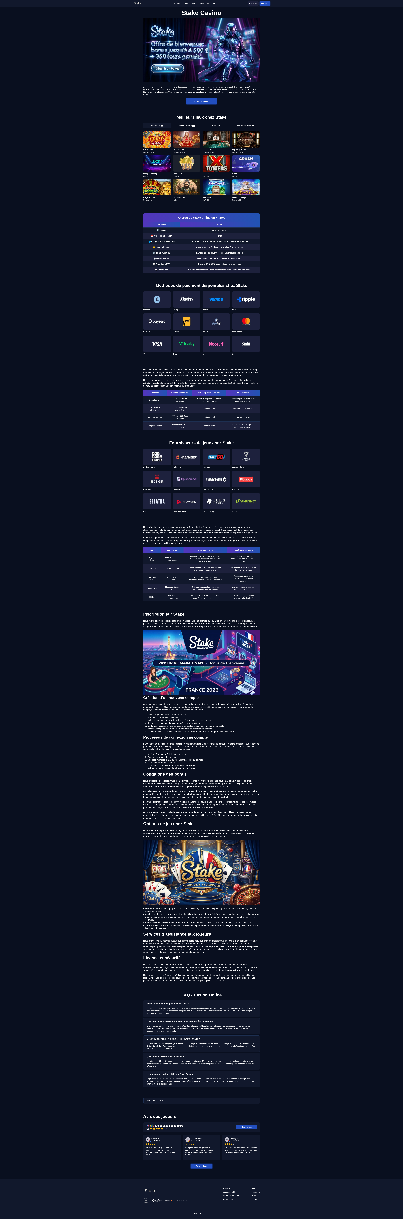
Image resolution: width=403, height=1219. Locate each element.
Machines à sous (244, 125)
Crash (214, 125)
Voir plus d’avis (201, 1166)
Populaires (155, 125)
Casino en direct (185, 125)
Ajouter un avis (246, 1127)
